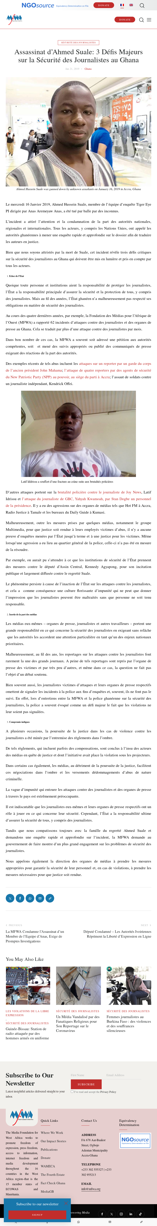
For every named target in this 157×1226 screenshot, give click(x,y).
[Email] (110, 1222)
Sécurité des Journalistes (78, 42)
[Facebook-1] (20, 898)
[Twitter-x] (10, 898)
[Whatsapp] (78, 1222)
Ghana (88, 69)
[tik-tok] (140, 1214)
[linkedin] (131, 1214)
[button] (149, 19)
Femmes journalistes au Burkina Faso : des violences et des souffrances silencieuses (129, 1023)
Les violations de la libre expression (27, 1013)
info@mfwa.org (91, 1189)
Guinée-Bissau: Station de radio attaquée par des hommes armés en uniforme (27, 1033)
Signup (37, 1214)
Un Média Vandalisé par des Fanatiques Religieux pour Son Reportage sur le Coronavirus (78, 1023)
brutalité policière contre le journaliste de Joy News (99, 492)
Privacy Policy (108, 1092)
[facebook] (102, 1214)
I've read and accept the (94, 1092)
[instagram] (121, 1214)
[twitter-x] (112, 1214)
